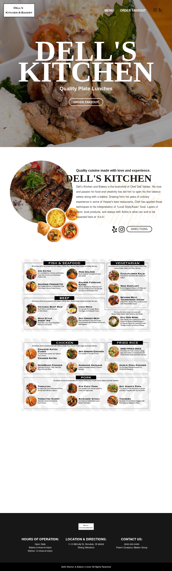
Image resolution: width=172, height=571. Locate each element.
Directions (139, 229)
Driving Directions (86, 547)
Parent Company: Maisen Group (131, 547)
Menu (108, 10)
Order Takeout (133, 10)
